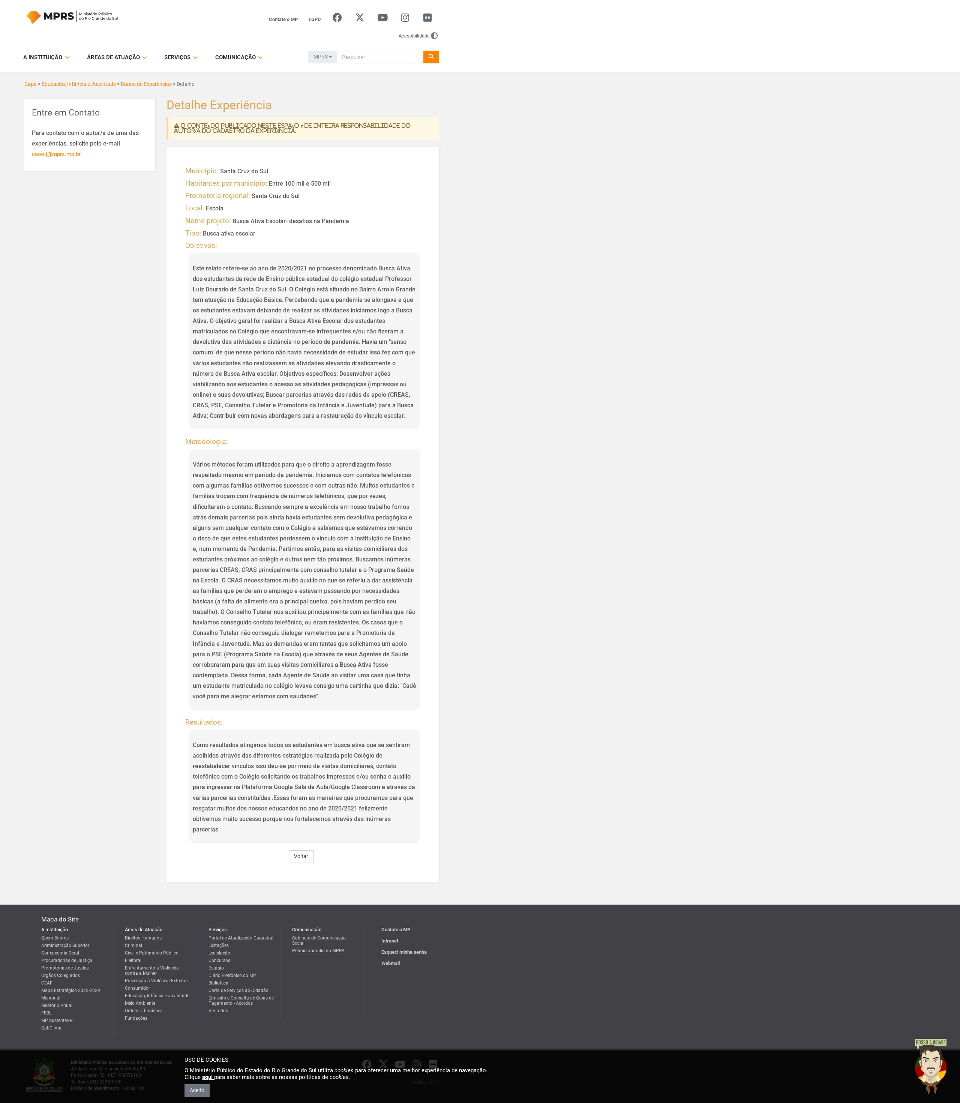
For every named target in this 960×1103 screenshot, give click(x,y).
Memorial (50, 998)
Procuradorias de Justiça (66, 960)
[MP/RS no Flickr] (428, 19)
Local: (194, 208)
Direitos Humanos (143, 938)
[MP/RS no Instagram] (405, 19)
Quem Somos (55, 938)
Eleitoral (133, 960)
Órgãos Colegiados (60, 975)
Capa (30, 84)
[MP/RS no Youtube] (382, 19)
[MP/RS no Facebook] (337, 19)
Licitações (218, 945)
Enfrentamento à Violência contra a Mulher (152, 970)
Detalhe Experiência (219, 105)
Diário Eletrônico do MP (232, 975)
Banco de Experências (146, 84)
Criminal (133, 945)
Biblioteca (218, 983)
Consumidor (137, 988)
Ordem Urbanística (144, 1010)
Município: (202, 171)
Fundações (136, 1018)
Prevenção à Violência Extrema (156, 980)
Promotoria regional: (217, 196)
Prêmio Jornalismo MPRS (318, 950)
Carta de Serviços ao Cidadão (238, 990)
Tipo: (193, 233)
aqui (208, 1077)
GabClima (51, 1028)
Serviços (178, 57)
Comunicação (236, 57)
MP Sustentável (57, 1020)
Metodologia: (206, 442)
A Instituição (43, 57)
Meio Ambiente (140, 1003)
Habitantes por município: (226, 183)
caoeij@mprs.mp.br (56, 154)
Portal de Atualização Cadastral (240, 938)
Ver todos (218, 1010)
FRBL (46, 1013)
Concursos (219, 960)
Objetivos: (201, 246)
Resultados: (204, 722)
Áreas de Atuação (114, 57)
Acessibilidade (414, 36)
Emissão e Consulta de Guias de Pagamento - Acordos (241, 1000)
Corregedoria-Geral (60, 953)
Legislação (219, 953)
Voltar (301, 856)
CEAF (46, 983)
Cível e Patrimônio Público (151, 953)
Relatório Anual (56, 1005)
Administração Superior (65, 945)
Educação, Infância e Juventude (79, 84)
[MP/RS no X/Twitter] (360, 19)
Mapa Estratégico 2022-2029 (70, 990)
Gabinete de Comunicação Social (319, 940)
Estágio (216, 968)
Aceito (197, 1090)
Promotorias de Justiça (65, 968)
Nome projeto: (208, 221)
